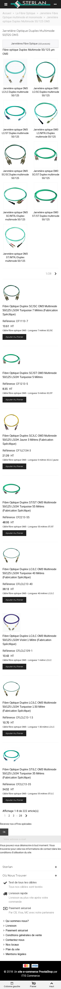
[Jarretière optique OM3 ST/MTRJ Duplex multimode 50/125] (15, 237)
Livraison (11, 925)
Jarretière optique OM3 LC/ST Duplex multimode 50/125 (15, 133)
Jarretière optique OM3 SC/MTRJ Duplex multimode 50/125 (15, 216)
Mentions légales (16, 954)
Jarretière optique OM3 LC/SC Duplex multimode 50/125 (45, 92)
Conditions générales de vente (24, 935)
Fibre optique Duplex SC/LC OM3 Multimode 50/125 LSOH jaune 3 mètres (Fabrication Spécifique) (30, 439)
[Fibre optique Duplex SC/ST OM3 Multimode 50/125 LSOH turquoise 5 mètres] (11, 359)
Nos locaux (12, 944)
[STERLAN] (30, 4)
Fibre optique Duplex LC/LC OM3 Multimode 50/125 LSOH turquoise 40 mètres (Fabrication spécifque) (29, 573)
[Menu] (6, 4)
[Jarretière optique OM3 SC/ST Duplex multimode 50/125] (45, 154)
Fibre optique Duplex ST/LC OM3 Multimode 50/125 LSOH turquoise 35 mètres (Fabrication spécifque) (29, 773)
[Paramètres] (55, 4)
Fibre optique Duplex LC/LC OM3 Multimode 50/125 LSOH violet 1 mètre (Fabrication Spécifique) (29, 639)
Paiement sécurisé (17, 930)
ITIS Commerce (30, 975)
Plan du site (13, 949)
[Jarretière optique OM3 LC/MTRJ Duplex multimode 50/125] (45, 113)
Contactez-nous (15, 940)
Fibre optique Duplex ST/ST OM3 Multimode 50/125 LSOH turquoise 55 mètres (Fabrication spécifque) (29, 506)
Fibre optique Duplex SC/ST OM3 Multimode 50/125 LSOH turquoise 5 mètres (30, 375)
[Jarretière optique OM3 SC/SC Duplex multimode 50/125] (15, 154)
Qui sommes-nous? (17, 921)
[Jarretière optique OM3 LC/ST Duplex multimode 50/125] (15, 113)
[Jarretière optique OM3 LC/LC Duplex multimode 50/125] (15, 72)
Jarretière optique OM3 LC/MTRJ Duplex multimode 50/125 (45, 133)
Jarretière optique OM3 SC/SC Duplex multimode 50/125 (15, 174)
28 (20, 815)
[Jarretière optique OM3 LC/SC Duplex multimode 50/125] (45, 72)
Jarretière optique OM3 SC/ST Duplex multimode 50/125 (45, 174)
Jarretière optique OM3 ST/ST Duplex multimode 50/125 (45, 216)
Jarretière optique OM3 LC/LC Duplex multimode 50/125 (15, 92)
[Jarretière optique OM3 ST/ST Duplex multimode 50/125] (45, 196)
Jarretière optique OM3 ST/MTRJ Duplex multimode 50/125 (15, 257)
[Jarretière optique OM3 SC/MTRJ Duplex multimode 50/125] (15, 196)
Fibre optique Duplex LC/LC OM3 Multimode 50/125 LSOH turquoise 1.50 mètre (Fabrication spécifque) (29, 706)
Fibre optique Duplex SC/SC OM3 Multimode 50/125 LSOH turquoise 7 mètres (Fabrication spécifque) (30, 310)
